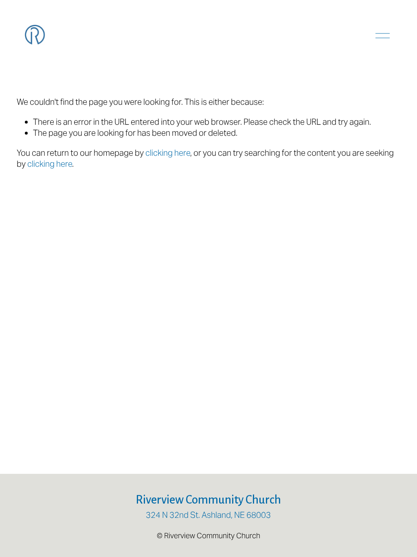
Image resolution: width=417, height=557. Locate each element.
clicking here (167, 153)
